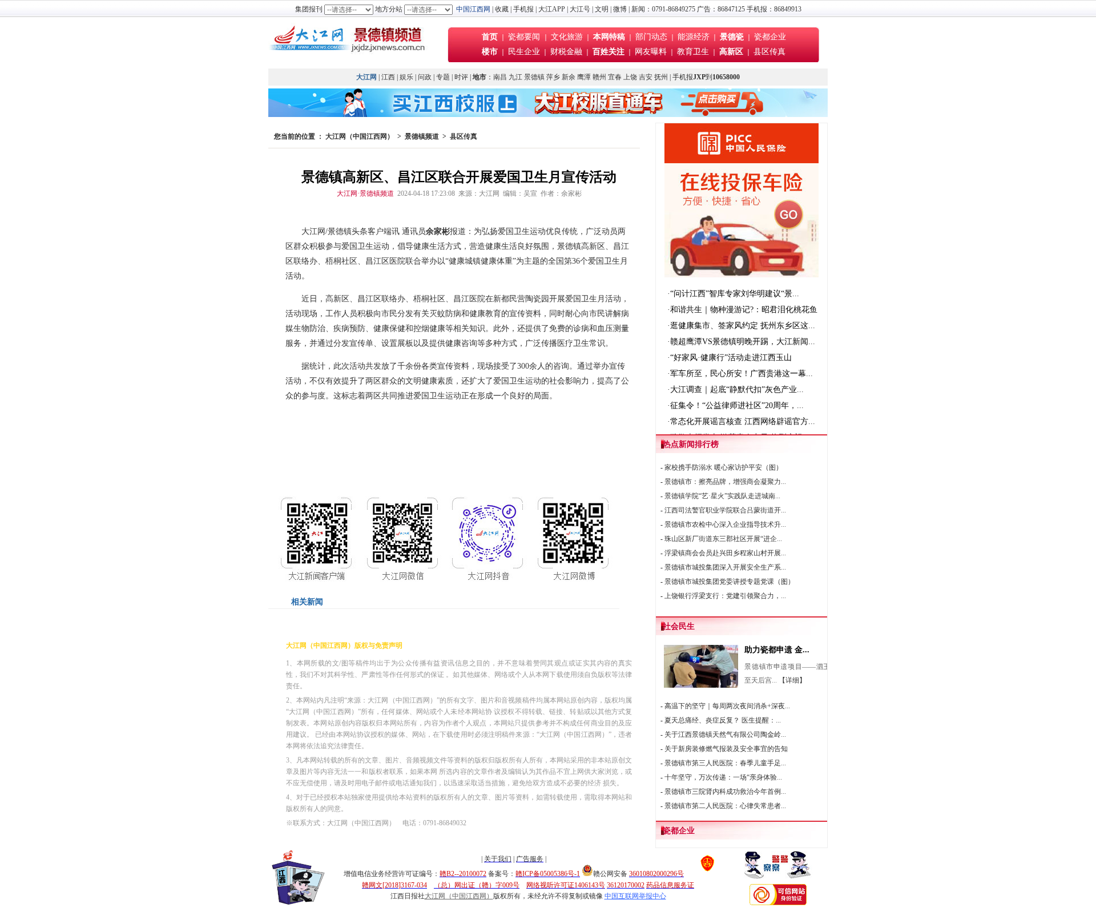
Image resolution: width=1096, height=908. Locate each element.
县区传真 (769, 51)
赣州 (599, 77)
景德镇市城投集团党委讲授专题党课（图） (729, 582)
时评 (462, 77)
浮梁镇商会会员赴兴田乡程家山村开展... (725, 553)
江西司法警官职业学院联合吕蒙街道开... (725, 510)
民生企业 (524, 51)
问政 (425, 77)
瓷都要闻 (525, 37)
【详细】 (792, 680)
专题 (443, 77)
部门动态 (651, 37)
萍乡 (553, 77)
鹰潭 (584, 77)
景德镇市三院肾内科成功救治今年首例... (725, 792)
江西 (388, 77)
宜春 (615, 77)
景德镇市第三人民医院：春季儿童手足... (725, 763)
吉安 (645, 77)
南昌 (500, 77)
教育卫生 (693, 51)
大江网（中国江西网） (359, 136)
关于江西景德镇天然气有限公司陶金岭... (725, 734)
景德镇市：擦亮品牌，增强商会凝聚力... (725, 482)
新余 (568, 77)
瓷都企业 (770, 37)
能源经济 (694, 37)
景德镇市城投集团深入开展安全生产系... (725, 567)
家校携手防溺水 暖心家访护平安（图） (723, 467)
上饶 (630, 77)
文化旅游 (567, 37)
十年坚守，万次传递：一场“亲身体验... (723, 777)
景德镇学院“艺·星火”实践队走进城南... (722, 496)
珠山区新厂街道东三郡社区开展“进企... (723, 539)
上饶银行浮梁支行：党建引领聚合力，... (725, 596)
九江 (515, 77)
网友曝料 (651, 51)
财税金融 (566, 51)
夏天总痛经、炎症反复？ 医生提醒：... (722, 720)
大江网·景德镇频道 (365, 193)
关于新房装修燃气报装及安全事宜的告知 (726, 749)
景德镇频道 (422, 136)
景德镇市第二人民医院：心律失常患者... (725, 806)
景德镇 (534, 77)
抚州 (661, 77)
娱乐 (406, 77)
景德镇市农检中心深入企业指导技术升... (725, 524)
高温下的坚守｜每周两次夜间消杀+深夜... (727, 706)
